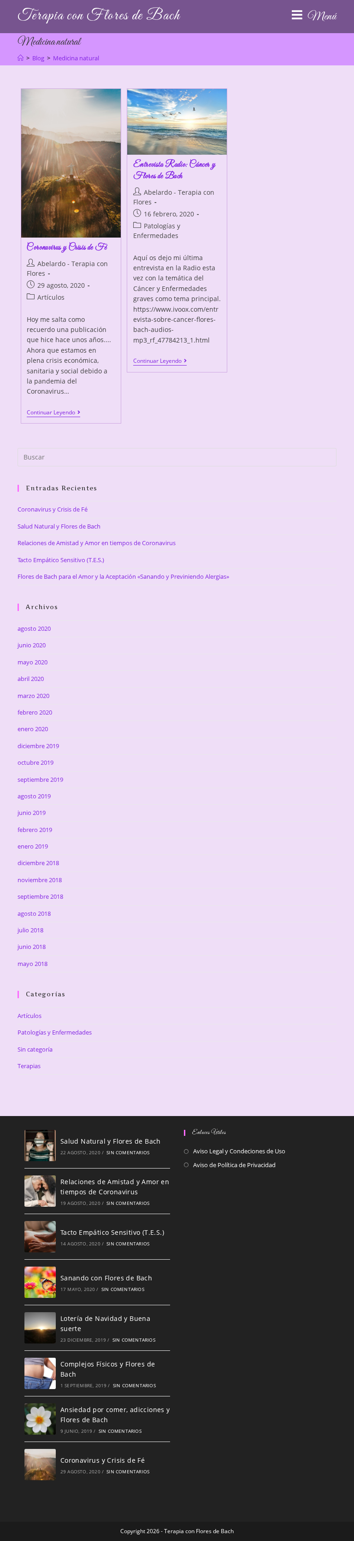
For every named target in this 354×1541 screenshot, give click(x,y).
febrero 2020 (35, 712)
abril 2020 (31, 679)
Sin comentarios (127, 1152)
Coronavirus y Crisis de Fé (67, 248)
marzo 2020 (33, 696)
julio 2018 (30, 930)
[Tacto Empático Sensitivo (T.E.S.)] (40, 1236)
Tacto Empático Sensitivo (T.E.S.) (61, 560)
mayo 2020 (32, 662)
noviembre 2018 (40, 880)
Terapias (29, 1066)
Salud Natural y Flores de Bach (59, 526)
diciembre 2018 (38, 863)
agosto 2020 (34, 628)
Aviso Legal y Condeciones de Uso (239, 1151)
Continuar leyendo (53, 413)
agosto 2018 (34, 913)
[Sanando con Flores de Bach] (40, 1282)
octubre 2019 (35, 762)
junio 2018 (32, 946)
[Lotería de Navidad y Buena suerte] (40, 1327)
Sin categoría (35, 1049)
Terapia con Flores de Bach (99, 16)
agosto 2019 (34, 796)
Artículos (51, 297)
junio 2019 (32, 812)
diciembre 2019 (38, 746)
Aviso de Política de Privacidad (234, 1165)
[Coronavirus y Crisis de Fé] (40, 1464)
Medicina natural (76, 58)
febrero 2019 (35, 830)
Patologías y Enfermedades (55, 1032)
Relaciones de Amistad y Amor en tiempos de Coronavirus (97, 543)
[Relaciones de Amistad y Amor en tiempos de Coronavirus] (40, 1191)
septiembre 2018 (40, 896)
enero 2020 (33, 729)
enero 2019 (33, 846)
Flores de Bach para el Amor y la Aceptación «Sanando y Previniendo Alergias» (123, 576)
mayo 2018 (32, 963)
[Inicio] (21, 58)
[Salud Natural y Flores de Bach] (40, 1145)
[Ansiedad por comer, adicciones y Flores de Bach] (40, 1419)
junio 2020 (32, 645)
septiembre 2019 (40, 779)
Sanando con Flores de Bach (106, 1278)
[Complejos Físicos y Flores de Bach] (40, 1373)
